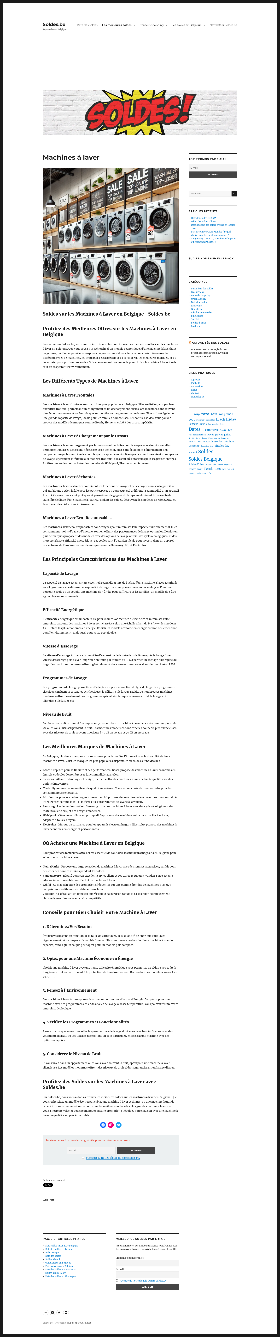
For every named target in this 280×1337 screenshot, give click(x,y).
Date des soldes (87, 25)
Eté (230, 429)
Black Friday (197, 292)
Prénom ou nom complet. (130, 1257)
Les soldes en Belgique (187, 25)
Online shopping (221, 438)
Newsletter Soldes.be (223, 25)
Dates (194, 429)
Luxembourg (201, 438)
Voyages (192, 473)
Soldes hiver (195, 469)
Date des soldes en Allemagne (60, 1276)
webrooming (202, 473)
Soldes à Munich (53, 1259)
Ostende (192, 442)
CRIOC (202, 424)
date (222, 424)
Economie (196, 305)
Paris (199, 442)
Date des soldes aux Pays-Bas (60, 1269)
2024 (230, 414)
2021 (213, 414)
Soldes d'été (211, 465)
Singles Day (197, 316)
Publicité (195, 383)
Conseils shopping (152, 25)
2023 (222, 414)
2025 (192, 419)
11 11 (190, 415)
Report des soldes (212, 441)
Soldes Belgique (205, 459)
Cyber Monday (198, 299)
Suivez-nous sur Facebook (211, 258)
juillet (227, 434)
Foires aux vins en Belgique (59, 1266)
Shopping (194, 445)
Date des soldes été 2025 (203, 218)
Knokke (192, 438)
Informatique (52, 1252)
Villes (231, 469)
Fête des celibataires (197, 435)
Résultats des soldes (201, 312)
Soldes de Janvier (225, 465)
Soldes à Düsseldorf (55, 1273)
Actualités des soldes (211, 342)
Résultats (229, 441)
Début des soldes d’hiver (203, 221)
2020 (205, 414)
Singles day (222, 445)
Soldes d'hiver (198, 322)
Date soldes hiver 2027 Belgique (61, 1245)
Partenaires (197, 386)
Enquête (223, 430)
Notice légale (197, 396)
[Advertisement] (140, 62)
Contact (195, 393)
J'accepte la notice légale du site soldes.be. (113, 1157)
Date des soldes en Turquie (59, 1249)
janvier (219, 434)
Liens (194, 390)
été (210, 473)
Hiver (210, 434)
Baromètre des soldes (202, 288)
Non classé (196, 309)
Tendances (212, 469)
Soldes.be (54, 24)
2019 (197, 414)
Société (195, 319)
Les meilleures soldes (117, 25)
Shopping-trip (207, 446)
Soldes (205, 452)
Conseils (193, 423)
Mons (210, 438)
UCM (224, 469)
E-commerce (210, 429)
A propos (195, 379)
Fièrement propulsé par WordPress (73, 1322)
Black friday (226, 419)
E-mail (120, 1269)
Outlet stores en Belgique (58, 1262)
